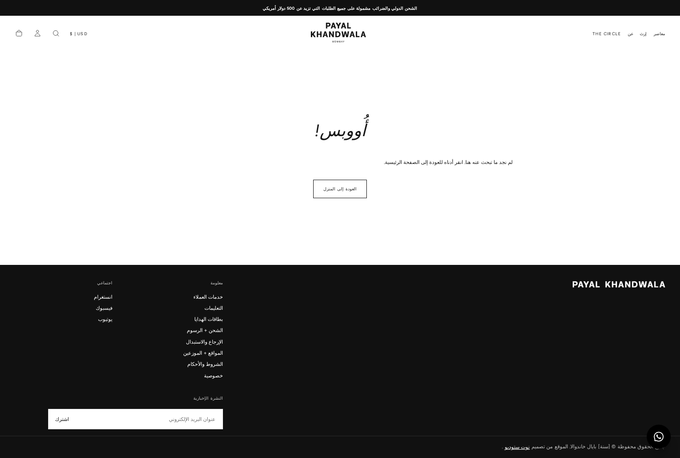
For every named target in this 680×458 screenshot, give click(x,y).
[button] (78, 33)
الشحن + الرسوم (205, 330)
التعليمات (213, 308)
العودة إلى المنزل (340, 189)
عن (630, 33)
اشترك (62, 419)
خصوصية (213, 375)
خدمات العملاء (208, 297)
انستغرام (103, 297)
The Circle (607, 33)
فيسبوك (104, 308)
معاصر (659, 33)
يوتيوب (105, 319)
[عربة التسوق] (19, 33)
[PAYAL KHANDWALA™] (619, 284)
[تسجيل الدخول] (37, 33)
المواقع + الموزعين (203, 353)
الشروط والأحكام (205, 364)
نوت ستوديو (517, 447)
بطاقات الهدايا (208, 319)
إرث (643, 33)
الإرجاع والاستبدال (204, 342)
